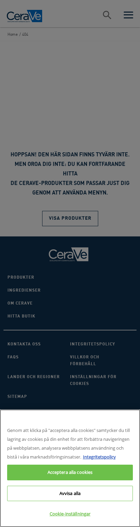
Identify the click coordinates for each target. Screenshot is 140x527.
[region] (70, 468)
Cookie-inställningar (70, 514)
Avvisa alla (70, 493)
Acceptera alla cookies (70, 472)
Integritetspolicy (99, 457)
